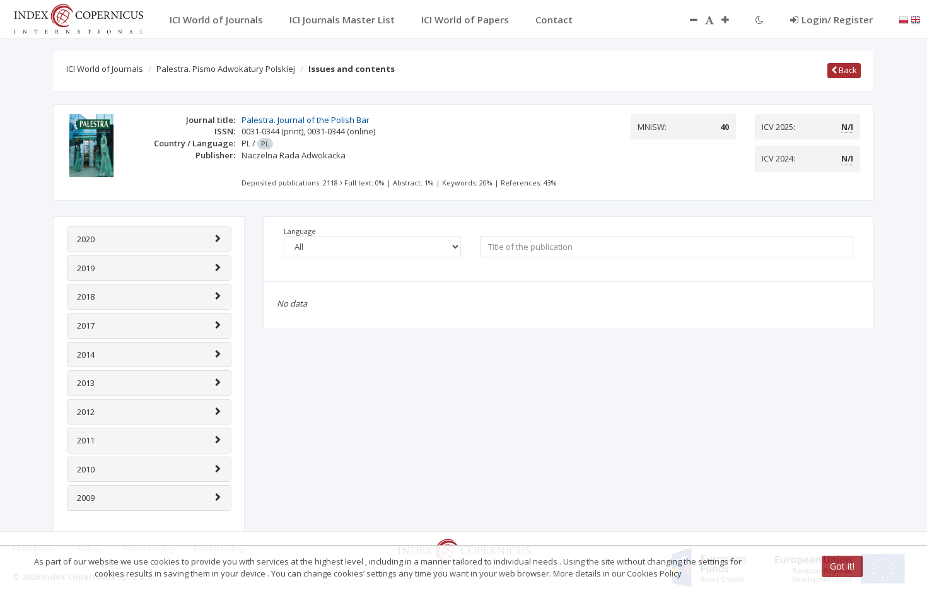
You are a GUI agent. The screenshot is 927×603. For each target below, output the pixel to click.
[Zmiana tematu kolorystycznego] (759, 19)
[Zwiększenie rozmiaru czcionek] (731, 19)
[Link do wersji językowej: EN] (916, 19)
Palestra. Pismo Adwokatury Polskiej (225, 68)
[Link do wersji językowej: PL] (904, 19)
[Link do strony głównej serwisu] (78, 17)
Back (847, 70)
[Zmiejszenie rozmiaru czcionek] (687, 19)
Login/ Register (837, 19)
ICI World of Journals (104, 68)
